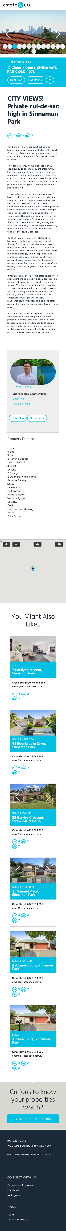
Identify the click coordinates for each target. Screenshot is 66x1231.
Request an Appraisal (33, 1119)
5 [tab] (23, 46)
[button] (33, 569)
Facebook (13, 1190)
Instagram (13, 1195)
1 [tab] (4, 46)
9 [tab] (42, 46)
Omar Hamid (22, 387)
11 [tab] (52, 46)
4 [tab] (18, 46)
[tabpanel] (33, 32)
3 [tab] (13, 46)
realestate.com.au (18, 1219)
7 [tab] (33, 46)
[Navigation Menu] (61, 5)
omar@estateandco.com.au (27, 760)
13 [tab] (61, 46)
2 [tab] (9, 46)
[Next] (58, 34)
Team (10, 1214)
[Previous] (8, 34)
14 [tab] (33, 51)
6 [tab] (28, 46)
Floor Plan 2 (35, 80)
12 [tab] (57, 46)
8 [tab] (37, 46)
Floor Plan (16, 80)
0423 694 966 (21, 403)
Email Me (18, 398)
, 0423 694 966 (27, 756)
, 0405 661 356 (28, 682)
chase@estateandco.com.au (27, 686)
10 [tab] (47, 46)
